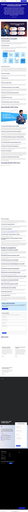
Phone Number (5, 319)
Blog (2, 366)
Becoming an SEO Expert (14, 231)
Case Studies (2, 455)
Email (3, 322)
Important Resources (3, 456)
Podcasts (10, 454)
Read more (3, 356)
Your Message (4, 325)
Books (9, 455)
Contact (10, 456)
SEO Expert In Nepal (3, 459)
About (1, 454)
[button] (16, 1)
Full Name (4, 316)
